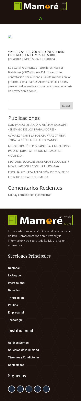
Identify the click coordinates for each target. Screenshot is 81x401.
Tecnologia (15, 320)
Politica (13, 305)
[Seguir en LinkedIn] (37, 389)
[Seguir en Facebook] (11, 389)
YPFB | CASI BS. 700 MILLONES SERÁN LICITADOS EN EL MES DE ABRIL (36, 53)
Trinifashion (16, 297)
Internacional (16, 282)
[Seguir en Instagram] (28, 389)
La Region (14, 275)
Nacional (49, 59)
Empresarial (16, 312)
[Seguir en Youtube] (46, 389)
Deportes (14, 290)
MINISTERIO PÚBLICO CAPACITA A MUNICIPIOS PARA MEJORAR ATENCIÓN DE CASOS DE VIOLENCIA (39, 150)
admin (17, 59)
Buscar (66, 106)
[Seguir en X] (20, 389)
